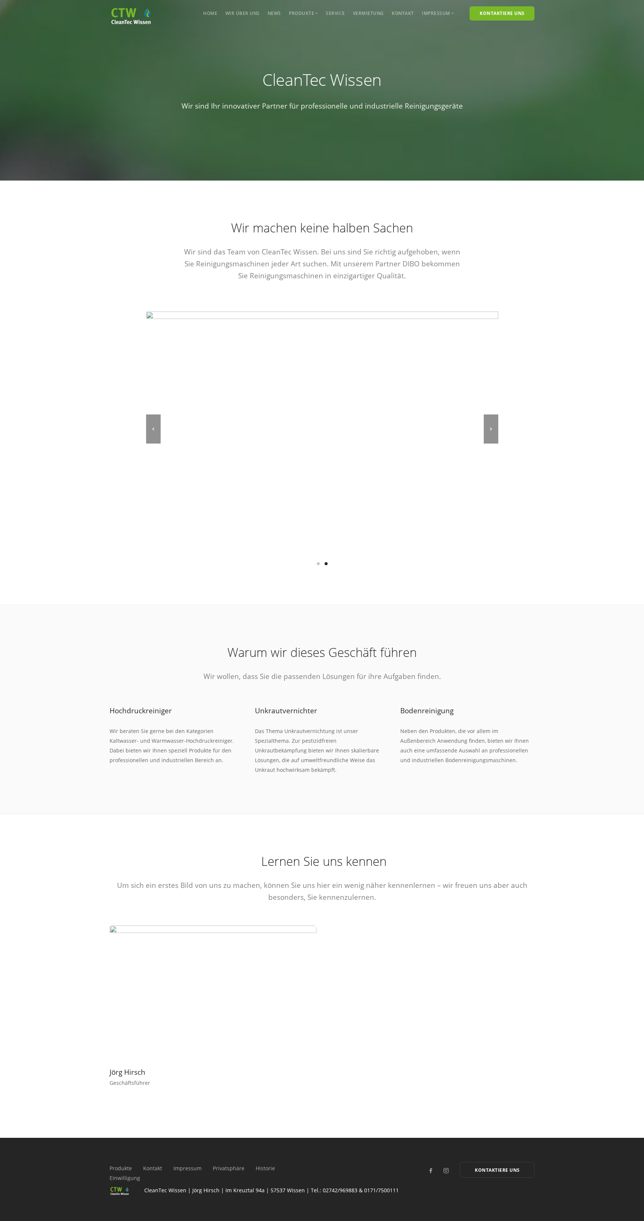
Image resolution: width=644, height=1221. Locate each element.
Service (335, 13)
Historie (265, 1168)
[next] (491, 429)
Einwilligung (125, 1177)
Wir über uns (242, 13)
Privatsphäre (228, 1168)
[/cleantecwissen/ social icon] (446, 1170)
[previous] (153, 429)
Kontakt (403, 13)
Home (210, 13)
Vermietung (368, 13)
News (274, 13)
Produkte (121, 1168)
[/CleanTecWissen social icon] (430, 1170)
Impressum (187, 1168)
